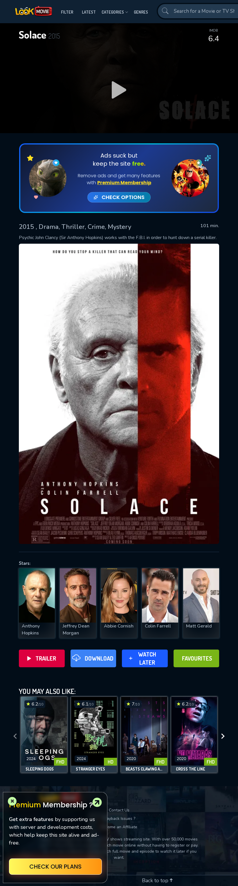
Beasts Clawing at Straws (144, 769)
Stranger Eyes (90, 769)
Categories (113, 12)
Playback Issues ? (119, 818)
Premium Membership (124, 182)
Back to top (156, 880)
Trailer (45, 658)
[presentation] (15, 736)
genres (141, 12)
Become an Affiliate (119, 827)
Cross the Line (190, 769)
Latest (89, 12)
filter (67, 12)
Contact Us (119, 810)
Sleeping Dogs (40, 769)
